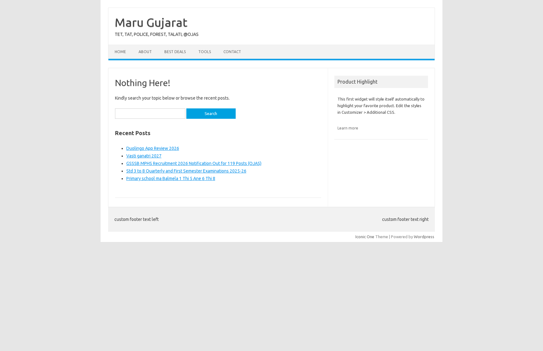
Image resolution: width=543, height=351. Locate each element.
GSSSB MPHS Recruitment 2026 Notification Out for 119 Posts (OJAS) (193, 163)
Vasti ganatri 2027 (144, 155)
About (145, 52)
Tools (204, 52)
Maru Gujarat (151, 22)
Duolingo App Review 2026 (152, 148)
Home (120, 52)
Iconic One (364, 236)
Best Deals (175, 52)
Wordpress (424, 236)
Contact (232, 52)
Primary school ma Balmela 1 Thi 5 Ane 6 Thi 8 (170, 178)
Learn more (347, 128)
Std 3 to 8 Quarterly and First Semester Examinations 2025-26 (186, 170)
